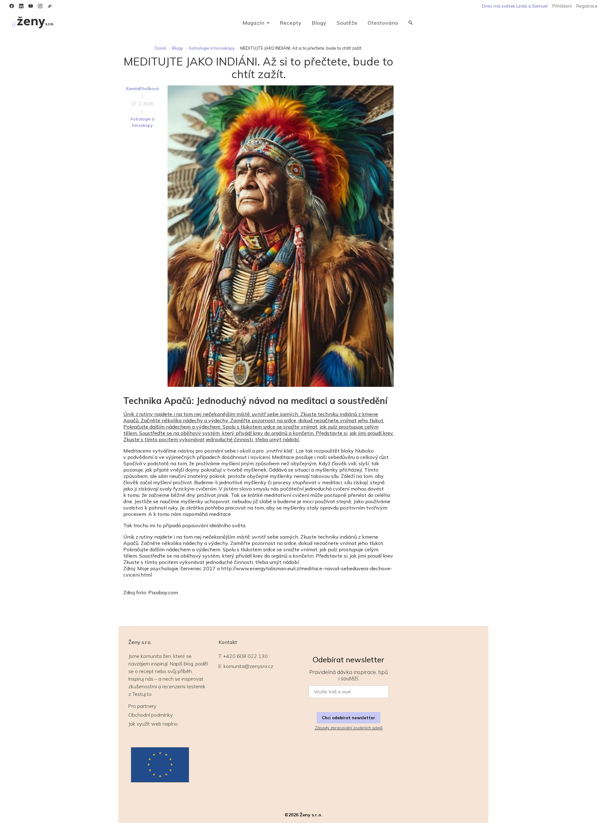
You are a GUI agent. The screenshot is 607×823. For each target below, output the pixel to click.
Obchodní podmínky (150, 715)
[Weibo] (49, 6)
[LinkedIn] (21, 6)
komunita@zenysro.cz (248, 666)
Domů (160, 48)
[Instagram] (40, 6)
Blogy (319, 23)
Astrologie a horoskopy (212, 48)
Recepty (291, 23)
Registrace (587, 6)
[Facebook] (11, 6)
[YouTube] (30, 6)
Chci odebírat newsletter (348, 717)
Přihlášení (562, 6)
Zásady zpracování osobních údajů (349, 727)
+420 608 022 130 (245, 656)
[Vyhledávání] (410, 23)
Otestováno (383, 23)
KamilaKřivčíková (142, 88)
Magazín (253, 23)
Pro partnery (142, 706)
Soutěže (347, 23)
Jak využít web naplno (153, 724)
